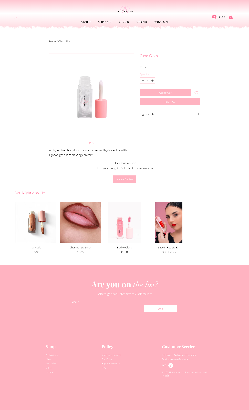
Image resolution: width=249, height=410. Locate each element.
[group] (124, 228)
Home (52, 41)
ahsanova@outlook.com (180, 359)
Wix (167, 375)
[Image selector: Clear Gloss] (89, 142)
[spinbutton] (147, 80)
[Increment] (153, 80)
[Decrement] (142, 80)
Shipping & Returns (112, 354)
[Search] (16, 18)
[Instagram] (164, 365)
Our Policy (107, 359)
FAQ (104, 367)
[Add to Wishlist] (196, 92)
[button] (231, 17)
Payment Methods (111, 363)
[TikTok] (170, 365)
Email (75, 301)
